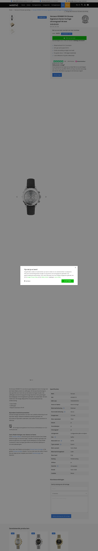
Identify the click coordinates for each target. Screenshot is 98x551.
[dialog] (49, 275)
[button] (27, 281)
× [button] (75, 267)
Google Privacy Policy (32, 277)
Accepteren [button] (67, 281)
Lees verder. (58, 277)
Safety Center (44, 277)
